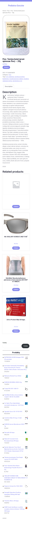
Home (4, 11)
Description (8, 86)
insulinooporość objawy (16, 79)
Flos (8, 11)
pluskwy (26, 79)
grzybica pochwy (20, 77)
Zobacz (6, 67)
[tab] (8, 86)
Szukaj (4, 342)
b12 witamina (10, 77)
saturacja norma (7, 81)
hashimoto (6, 79)
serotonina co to (17, 81)
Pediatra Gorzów (16, 5)
